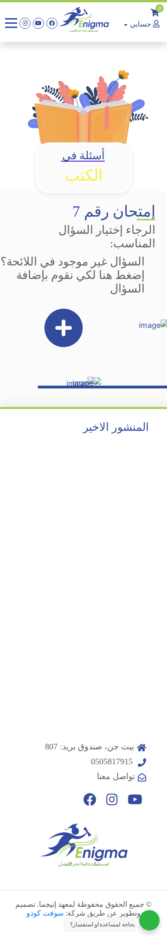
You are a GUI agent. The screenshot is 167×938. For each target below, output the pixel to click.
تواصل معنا (116, 776)
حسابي (140, 23)
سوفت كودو (45, 913)
